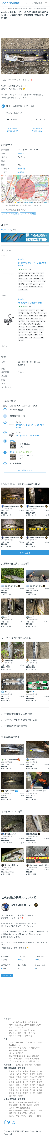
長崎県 (18, 1093)
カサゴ (21, 278)
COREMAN (6, 229)
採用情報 (37, 1064)
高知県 (32, 1090)
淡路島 (11, 1108)
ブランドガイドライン (18, 1061)
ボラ (39, 281)
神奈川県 (22, 168)
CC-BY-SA (45, 202)
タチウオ (36, 278)
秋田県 (39, 1071)
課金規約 (35, 1056)
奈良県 (32, 1085)
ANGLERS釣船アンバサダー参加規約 (24, 1058)
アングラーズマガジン (18, 1033)
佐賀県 (11, 1093)
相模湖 (11, 1102)
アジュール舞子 (27, 1116)
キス (45, 316)
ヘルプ (11, 1042)
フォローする (7, 975)
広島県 (32, 1087)
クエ (40, 332)
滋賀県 (39, 1082)
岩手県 (25, 1071)
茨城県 (25, 1074)
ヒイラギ (22, 329)
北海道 (11, 1071)
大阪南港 (31, 1113)
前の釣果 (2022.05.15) (12, 129)
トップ (11, 1022)
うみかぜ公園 (21, 1102)
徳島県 (11, 1090)
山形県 (11, 1074)
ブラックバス (23, 273)
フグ (26, 289)
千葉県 (18, 1077)
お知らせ (19, 1064)
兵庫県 (25, 1085)
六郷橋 (21, 172)
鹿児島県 (12, 1096)
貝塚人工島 (22, 1113)
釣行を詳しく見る (25, 470)
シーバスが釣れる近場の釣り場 (20, 719)
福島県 (18, 1074)
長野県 (39, 1079)
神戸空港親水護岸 (23, 1108)
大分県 (32, 1093)
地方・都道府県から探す (19, 1025)
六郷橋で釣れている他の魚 (18, 713)
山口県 (39, 1087)
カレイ (35, 284)
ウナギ (21, 289)
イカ (37, 273)
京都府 (11, 1085)
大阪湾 (36, 1105)
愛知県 (25, 1082)
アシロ (21, 340)
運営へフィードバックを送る (20, 1035)
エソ (35, 281)
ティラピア (32, 287)
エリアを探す (33, 1022)
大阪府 (18, 1085)
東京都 (25, 1077)
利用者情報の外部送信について (21, 1050)
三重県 (32, 1082)
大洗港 (40, 1110)
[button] (5, 178)
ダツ (43, 281)
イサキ (28, 329)
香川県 (18, 1090)
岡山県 (25, 1087)
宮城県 (32, 1071)
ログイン (32, 1033)
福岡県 (39, 1090)
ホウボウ (40, 327)
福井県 (25, 1079)
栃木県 (32, 1074)
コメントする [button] (39, 119)
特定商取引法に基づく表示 (20, 1056)
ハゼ (27, 318)
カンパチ (29, 284)
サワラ (21, 276)
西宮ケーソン (14, 1116)
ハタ (20, 281)
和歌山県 (40, 1085)
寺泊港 (33, 1110)
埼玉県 (11, 1077)
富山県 (11, 1079)
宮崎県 (39, 1093)
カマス (30, 281)
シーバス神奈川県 (10, 214)
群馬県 (39, 1074)
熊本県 (25, 1093)
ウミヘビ (41, 337)
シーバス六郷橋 (28, 214)
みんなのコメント (15, 112)
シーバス (22, 153)
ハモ (26, 332)
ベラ (26, 337)
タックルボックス (16, 1027)
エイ (20, 287)
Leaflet (18, 202)
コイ (26, 278)
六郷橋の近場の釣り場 (15, 725)
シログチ (22, 284)
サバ (24, 281)
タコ (27, 321)
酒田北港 (12, 1113)
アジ (36, 276)
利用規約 (19, 1042)
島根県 (18, 1087)
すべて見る (25, 552)
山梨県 (32, 1079)
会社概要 (28, 1064)
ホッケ (21, 335)
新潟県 (41, 1077)
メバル (27, 313)
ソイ (42, 278)
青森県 (18, 1071)
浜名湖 (29, 1105)
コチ (30, 278)
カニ (35, 337)
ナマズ (27, 276)
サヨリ (40, 287)
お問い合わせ (33, 1061)
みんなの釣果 (21, 1022)
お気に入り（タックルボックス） (22, 1030)
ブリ (42, 273)
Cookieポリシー (15, 1045)
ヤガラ (41, 329)
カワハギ (30, 324)
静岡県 (18, 1082)
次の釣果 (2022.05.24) (37, 129)
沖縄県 (20, 1096)
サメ (40, 335)
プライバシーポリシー (34, 1042)
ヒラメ (41, 276)
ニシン (25, 287)
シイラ (43, 321)
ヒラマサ (35, 329)
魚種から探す (35, 1025)
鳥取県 (11, 1087)
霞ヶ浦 (22, 1105)
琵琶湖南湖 (13, 1105)
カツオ (41, 284)
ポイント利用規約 (16, 1053)
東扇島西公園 (33, 1102)
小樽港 (38, 1116)
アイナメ (22, 321)
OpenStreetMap (28, 202)
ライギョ (33, 313)
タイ (32, 276)
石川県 (18, 1079)
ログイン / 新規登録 (34, 3)
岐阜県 (11, 1082)
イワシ (34, 327)
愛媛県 (25, 1090)
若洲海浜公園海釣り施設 (19, 1110)
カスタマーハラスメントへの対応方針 (24, 1048)
